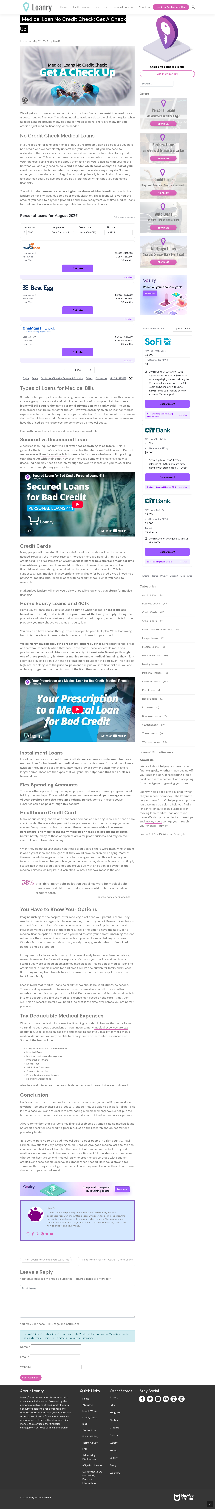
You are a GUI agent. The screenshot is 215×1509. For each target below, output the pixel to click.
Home (85, 1398)
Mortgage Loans (151, 655)
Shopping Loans (151, 716)
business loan (180, 809)
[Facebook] (32, 1233)
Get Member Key (167, 73)
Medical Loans (150, 646)
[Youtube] (51, 1233)
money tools (153, 821)
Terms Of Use (90, 1442)
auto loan (163, 809)
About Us (87, 1405)
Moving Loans (150, 664)
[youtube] (166, 1399)
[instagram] (173, 1399)
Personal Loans (151, 681)
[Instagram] (37, 1233)
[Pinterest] (42, 1233)
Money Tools (89, 1417)
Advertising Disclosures (89, 1457)
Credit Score (149, 621)
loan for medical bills (53, 454)
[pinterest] (181, 1399)
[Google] (28, 1233)
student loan (154, 775)
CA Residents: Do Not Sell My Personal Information (92, 1477)
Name (25, 1347)
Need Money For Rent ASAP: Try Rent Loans (107, 1259)
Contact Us (89, 1430)
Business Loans (151, 603)
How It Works (90, 1411)
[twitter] (150, 1399)
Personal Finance (152, 672)
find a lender (176, 792)
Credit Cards (149, 612)
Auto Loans (149, 595)
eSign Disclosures (92, 1465)
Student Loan (150, 724)
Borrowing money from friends (40, 972)
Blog (84, 1423)
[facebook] (142, 1399)
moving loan (148, 813)
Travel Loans (149, 733)
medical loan (165, 813)
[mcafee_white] (184, 1497)
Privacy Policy (90, 1436)
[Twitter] (46, 1233)
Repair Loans (149, 698)
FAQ (84, 1449)
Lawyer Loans (150, 638)
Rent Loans (148, 690)
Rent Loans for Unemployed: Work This (47, 1259)
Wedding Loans (151, 742)
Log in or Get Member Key (171, 7)
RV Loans (147, 707)
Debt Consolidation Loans (157, 629)
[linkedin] (158, 1399)
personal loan (171, 779)
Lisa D (56, 41)
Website (25, 1367)
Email (24, 1357)
